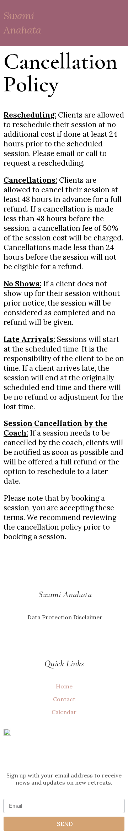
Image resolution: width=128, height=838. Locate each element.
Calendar (64, 711)
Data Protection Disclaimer (64, 617)
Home (64, 686)
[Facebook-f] (76, 640)
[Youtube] (64, 640)
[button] (117, 23)
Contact (64, 699)
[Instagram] (51, 640)
